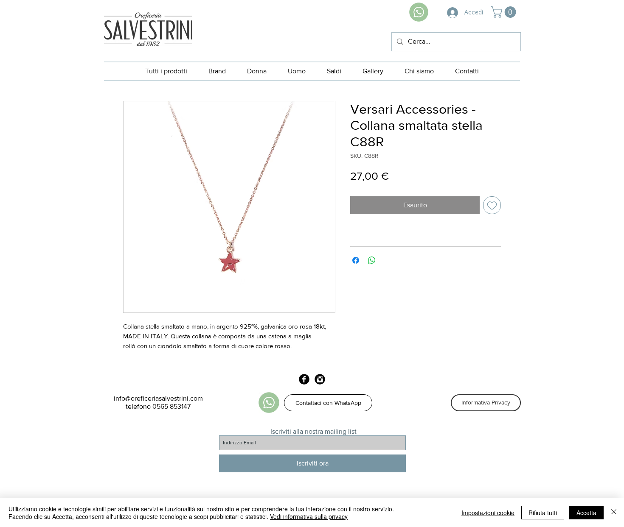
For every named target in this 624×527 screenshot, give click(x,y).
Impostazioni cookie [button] (487, 512)
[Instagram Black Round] (320, 379)
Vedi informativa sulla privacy (309, 516)
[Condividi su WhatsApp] (372, 260)
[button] (505, 12)
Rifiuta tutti (542, 512)
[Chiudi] (614, 512)
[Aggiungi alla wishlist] (492, 205)
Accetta (586, 512)
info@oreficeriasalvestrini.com (158, 398)
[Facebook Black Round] (304, 379)
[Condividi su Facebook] (356, 260)
